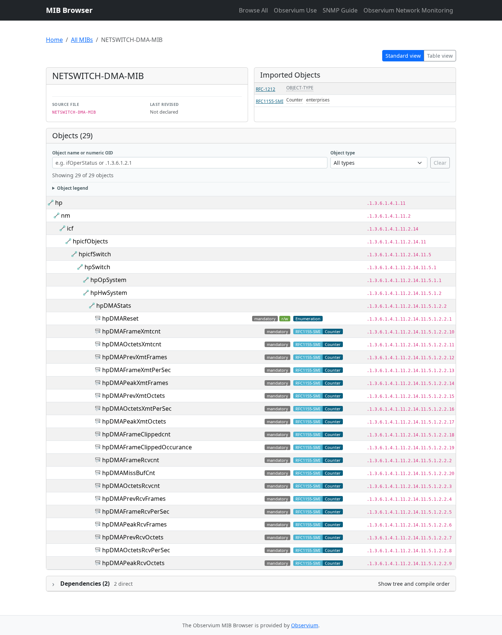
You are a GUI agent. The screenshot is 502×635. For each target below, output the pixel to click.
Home (54, 40)
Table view (440, 55)
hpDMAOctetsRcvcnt (131, 486)
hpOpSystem (108, 280)
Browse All (253, 10)
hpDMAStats (113, 306)
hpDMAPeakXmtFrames (135, 383)
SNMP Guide (340, 10)
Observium (304, 625)
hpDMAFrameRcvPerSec (135, 511)
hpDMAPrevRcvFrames (134, 499)
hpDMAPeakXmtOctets (134, 421)
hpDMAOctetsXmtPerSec (137, 408)
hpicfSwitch (95, 254)
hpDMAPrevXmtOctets (133, 396)
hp (58, 203)
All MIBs (82, 40)
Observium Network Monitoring (408, 10)
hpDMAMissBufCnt (128, 473)
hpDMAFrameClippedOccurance (147, 447)
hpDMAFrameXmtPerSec (136, 370)
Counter (294, 100)
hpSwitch (97, 267)
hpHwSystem (108, 293)
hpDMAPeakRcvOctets (133, 563)
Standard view (403, 55)
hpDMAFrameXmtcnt (131, 331)
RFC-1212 (265, 89)
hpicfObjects (90, 241)
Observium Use (295, 10)
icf (70, 228)
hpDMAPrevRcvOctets (133, 537)
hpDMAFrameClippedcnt (136, 434)
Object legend (72, 188)
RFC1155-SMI (269, 101)
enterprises (318, 100)
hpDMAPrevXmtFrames (134, 357)
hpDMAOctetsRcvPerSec (136, 550)
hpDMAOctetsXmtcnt (131, 344)
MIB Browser (69, 10)
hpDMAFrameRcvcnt (130, 460)
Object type (342, 153)
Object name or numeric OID (82, 153)
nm (65, 215)
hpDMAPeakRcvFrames (134, 524)
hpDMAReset (120, 318)
